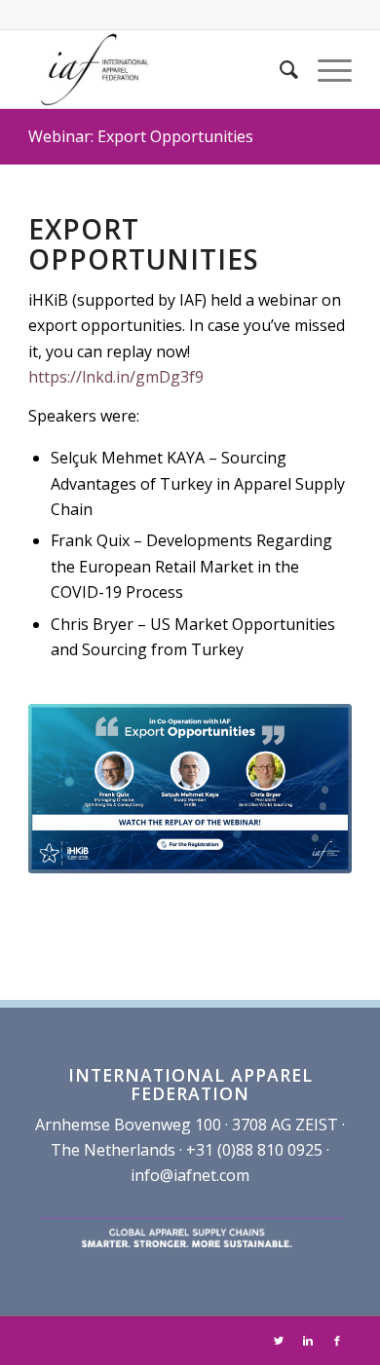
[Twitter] (278, 1340)
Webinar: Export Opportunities (140, 136)
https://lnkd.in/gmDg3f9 (116, 376)
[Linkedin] (308, 1340)
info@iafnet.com (190, 1175)
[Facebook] (337, 1340)
